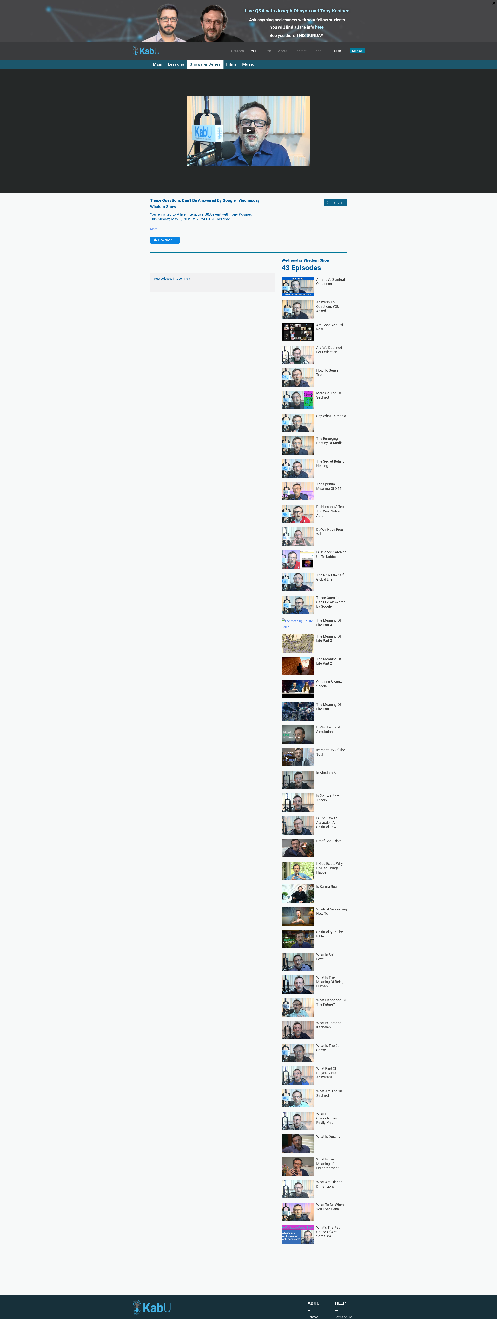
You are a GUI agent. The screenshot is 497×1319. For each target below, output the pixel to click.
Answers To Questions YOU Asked (327, 306)
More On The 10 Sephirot (328, 395)
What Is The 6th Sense (328, 1048)
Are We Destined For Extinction (329, 350)
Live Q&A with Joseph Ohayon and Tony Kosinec (297, 11)
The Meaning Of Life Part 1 (328, 706)
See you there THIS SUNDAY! (296, 35)
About (282, 51)
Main (157, 64)
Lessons (176, 64)
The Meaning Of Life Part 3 (328, 638)
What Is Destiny (328, 1136)
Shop (317, 51)
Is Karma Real (327, 886)
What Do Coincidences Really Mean (326, 1118)
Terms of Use (344, 1317)
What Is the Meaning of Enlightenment (327, 1163)
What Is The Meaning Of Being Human (330, 981)
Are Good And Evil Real (330, 327)
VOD (254, 51)
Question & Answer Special (331, 684)
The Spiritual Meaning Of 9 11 (328, 486)
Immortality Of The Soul (330, 752)
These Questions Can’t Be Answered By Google (331, 602)
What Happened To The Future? (331, 1002)
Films (231, 64)
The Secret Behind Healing (330, 463)
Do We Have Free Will (329, 531)
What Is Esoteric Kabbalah (328, 1025)
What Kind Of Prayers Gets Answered (326, 1072)
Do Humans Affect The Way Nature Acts (330, 511)
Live (268, 51)
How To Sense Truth (327, 372)
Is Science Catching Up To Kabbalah (331, 554)
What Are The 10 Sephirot (329, 1093)
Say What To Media (331, 416)
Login (338, 51)
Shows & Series (205, 64)
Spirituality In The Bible (329, 934)
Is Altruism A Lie (328, 773)
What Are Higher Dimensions (329, 1184)
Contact (300, 51)
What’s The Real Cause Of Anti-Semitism (328, 1231)
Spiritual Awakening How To (331, 911)
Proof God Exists (328, 841)
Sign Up (357, 51)
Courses (237, 51)
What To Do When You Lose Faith (330, 1207)
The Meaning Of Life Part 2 (328, 661)
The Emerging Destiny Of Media (329, 440)
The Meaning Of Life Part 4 (328, 622)
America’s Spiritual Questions (330, 281)
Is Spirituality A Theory (327, 797)
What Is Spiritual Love (328, 957)
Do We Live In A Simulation (328, 729)
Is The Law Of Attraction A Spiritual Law (326, 822)
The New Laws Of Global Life (330, 577)
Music (248, 64)
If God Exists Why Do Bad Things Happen (329, 868)
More (153, 229)
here (319, 27)
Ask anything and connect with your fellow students (297, 19)
